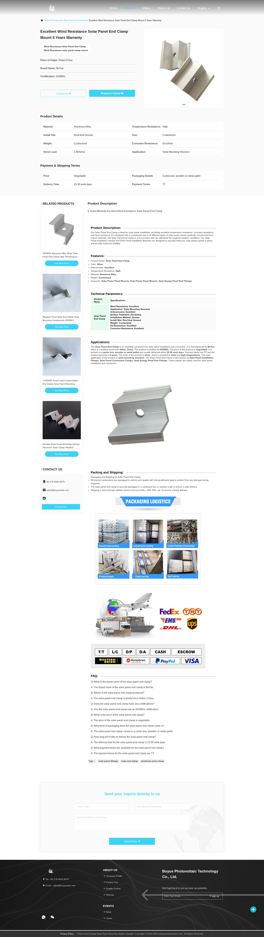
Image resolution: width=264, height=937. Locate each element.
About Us (163, 8)
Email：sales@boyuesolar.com (60, 885)
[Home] (52, 7)
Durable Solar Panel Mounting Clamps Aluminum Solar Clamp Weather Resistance (61, 447)
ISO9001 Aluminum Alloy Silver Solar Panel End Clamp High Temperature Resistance (60, 256)
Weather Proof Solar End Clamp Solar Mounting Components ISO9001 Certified (61, 320)
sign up (215, 896)
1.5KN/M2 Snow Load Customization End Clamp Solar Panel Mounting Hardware (60, 383)
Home (113, 8)
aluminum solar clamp (152, 761)
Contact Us (183, 8)
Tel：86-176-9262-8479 (57, 879)
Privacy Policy (67, 934)
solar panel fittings (108, 761)
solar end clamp (129, 761)
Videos (146, 8)
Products (129, 8)
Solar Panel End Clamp (75, 20)
